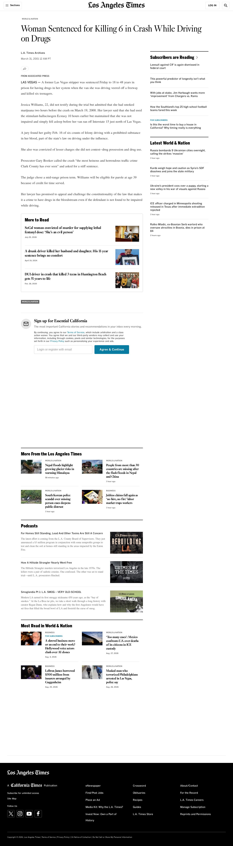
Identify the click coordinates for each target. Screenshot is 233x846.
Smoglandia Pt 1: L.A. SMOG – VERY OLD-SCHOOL (51, 592)
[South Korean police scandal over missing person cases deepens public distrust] (31, 497)
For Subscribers (54, 636)
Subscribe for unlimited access (23, 793)
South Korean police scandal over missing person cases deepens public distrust (57, 501)
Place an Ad (93, 800)
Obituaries (139, 793)
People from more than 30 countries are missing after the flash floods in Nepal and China (122, 471)
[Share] (25, 68)
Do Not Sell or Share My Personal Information (112, 837)
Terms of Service (75, 333)
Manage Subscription (192, 807)
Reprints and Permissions (195, 814)
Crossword (139, 786)
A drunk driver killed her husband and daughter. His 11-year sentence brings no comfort (66, 253)
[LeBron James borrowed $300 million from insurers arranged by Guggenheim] (31, 672)
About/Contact (189, 786)
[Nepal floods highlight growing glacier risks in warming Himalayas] (31, 467)
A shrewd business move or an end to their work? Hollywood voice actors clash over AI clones (60, 647)
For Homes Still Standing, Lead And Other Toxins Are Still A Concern (62, 533)
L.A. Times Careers (192, 800)
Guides (137, 807)
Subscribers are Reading (172, 57)
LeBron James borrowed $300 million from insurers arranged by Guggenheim (60, 677)
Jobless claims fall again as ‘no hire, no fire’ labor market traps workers (122, 499)
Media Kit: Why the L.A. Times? (104, 807)
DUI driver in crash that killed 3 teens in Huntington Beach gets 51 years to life (65, 276)
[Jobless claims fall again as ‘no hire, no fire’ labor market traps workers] (92, 497)
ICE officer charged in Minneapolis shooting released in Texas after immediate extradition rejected (177, 206)
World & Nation (30, 19)
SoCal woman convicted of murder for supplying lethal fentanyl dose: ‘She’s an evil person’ (63, 230)
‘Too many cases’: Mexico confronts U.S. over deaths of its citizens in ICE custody (122, 643)
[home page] (116, 5)
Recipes (137, 800)
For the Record (189, 793)
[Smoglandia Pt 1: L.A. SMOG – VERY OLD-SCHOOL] (126, 601)
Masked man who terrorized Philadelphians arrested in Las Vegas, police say (122, 677)
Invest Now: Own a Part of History (101, 817)
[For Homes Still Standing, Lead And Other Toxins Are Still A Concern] (126, 543)
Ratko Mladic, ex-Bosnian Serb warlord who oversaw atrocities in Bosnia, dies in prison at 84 (177, 227)
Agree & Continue (112, 349)
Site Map (11, 799)
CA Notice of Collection (81, 837)
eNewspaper (93, 786)
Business (111, 491)
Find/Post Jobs (94, 793)
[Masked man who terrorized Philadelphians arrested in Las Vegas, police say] (92, 672)
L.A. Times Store (143, 814)
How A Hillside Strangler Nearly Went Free (46, 563)
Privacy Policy (57, 341)
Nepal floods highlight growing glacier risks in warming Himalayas (59, 469)
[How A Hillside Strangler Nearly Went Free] (126, 572)
